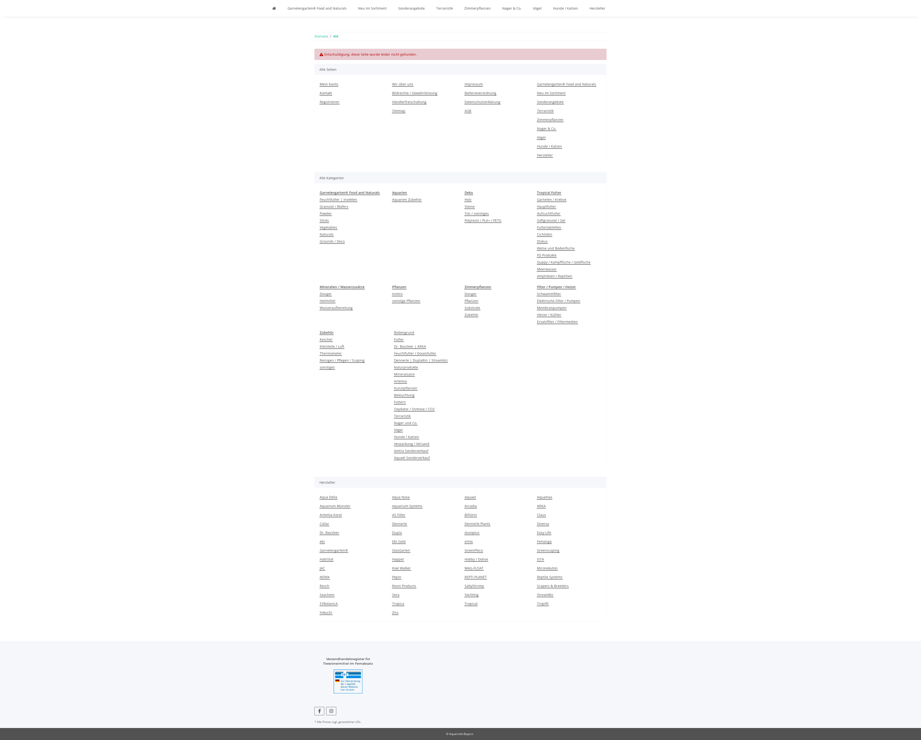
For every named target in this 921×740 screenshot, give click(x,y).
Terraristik (444, 8)
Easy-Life (544, 532)
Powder (326, 213)
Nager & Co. (511, 8)
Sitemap (398, 110)
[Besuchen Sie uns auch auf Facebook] (319, 711)
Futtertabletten (549, 227)
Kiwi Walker (401, 568)
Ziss (395, 612)
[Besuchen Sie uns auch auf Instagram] (331, 711)
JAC (322, 568)
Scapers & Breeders (553, 586)
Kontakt (326, 93)
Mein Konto (329, 84)
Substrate (472, 307)
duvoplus (472, 532)
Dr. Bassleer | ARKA (410, 346)
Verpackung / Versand (411, 444)
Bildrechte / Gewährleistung (414, 93)
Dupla (397, 532)
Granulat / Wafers (334, 206)
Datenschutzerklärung (482, 102)
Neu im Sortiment (372, 8)
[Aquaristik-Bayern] (274, 8)
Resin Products (404, 586)
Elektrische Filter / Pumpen (558, 300)
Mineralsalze (404, 374)
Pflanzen (471, 300)
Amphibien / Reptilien (554, 276)
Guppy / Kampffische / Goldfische (563, 262)
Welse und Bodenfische (556, 248)
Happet (398, 559)
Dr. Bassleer (329, 532)
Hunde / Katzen (565, 8)
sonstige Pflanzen (406, 300)
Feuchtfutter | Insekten (338, 199)
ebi (322, 541)
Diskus (542, 241)
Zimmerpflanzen (477, 8)
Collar (324, 523)
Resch (324, 586)
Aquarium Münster (335, 506)
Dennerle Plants (477, 523)
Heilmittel (327, 300)
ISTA (540, 559)
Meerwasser (547, 269)
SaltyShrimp (474, 586)
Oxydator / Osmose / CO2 (414, 409)
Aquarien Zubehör (407, 199)
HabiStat (326, 559)
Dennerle (399, 523)
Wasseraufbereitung (336, 307)
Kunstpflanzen (405, 388)
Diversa (543, 523)
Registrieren (329, 102)
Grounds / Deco (332, 241)
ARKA (541, 506)
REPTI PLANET (476, 577)
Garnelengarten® (334, 550)
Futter (399, 339)
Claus (541, 515)
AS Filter (398, 515)
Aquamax (544, 497)
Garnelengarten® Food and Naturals (317, 8)
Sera (395, 594)
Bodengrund (404, 332)
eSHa (469, 541)
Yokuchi (326, 612)
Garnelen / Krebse (551, 199)
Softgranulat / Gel (551, 220)
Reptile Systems (549, 577)
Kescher (326, 339)
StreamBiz (545, 594)
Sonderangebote (411, 8)
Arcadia (471, 506)
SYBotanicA (329, 603)
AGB (468, 110)
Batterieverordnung (480, 93)
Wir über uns (402, 84)
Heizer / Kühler (549, 314)
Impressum (474, 84)
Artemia (400, 381)
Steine (470, 206)
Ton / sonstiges (477, 213)
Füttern (400, 402)
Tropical (471, 603)
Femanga (544, 541)
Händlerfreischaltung (409, 102)
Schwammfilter (549, 294)
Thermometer (331, 353)
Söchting (471, 594)
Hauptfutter (546, 206)
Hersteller (597, 8)
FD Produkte (546, 255)
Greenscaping (548, 550)
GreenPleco (474, 550)
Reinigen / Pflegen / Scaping (342, 360)
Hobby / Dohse (476, 559)
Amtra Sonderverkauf (411, 450)
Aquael (470, 497)
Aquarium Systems (407, 506)
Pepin (396, 577)
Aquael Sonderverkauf (412, 457)
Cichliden (544, 234)
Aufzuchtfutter (549, 213)
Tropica (398, 603)
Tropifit (543, 603)
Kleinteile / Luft (332, 346)
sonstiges (327, 367)
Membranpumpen (552, 307)
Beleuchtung (404, 395)
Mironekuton (547, 568)
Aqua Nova (401, 497)
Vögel (537, 8)
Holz (468, 199)
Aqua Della (328, 497)
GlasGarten (401, 550)
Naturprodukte (406, 367)
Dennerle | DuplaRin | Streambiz (421, 360)
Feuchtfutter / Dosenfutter (415, 353)
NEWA (325, 577)
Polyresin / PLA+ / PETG (483, 220)
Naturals (327, 234)
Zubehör (471, 314)
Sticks (324, 220)
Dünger (326, 294)
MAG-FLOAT (474, 568)
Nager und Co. (405, 423)
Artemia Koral (331, 515)
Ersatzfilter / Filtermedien (557, 321)
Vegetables (328, 227)
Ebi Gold (399, 541)
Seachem (327, 594)
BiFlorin (471, 515)
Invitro (397, 294)
